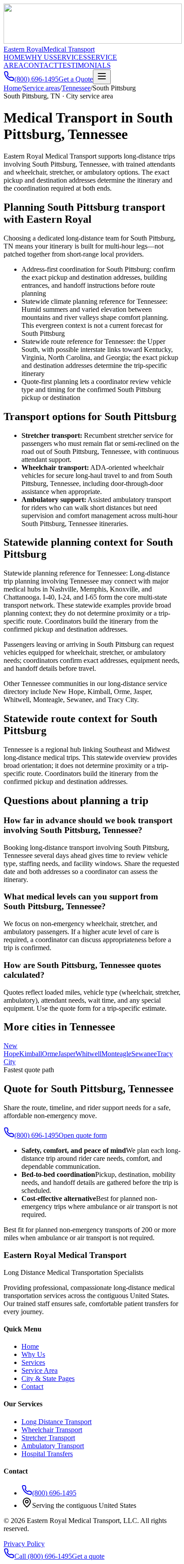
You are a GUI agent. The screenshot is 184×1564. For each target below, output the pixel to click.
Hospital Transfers (47, 1454)
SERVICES (70, 57)
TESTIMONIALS (84, 65)
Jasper (66, 1054)
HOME (14, 57)
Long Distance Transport (56, 1421)
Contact (32, 1386)
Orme (50, 1054)
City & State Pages (48, 1378)
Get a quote (88, 1556)
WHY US (39, 57)
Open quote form (83, 1135)
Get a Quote (76, 79)
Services (33, 1362)
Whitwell (88, 1054)
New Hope (11, 1050)
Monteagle (116, 1054)
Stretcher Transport (48, 1437)
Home (12, 88)
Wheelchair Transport (51, 1429)
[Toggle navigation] (102, 76)
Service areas (41, 88)
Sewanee (144, 1054)
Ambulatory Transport (52, 1446)
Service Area (39, 1370)
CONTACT (41, 65)
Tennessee (76, 88)
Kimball (30, 1054)
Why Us (33, 1354)
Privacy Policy (24, 1544)
